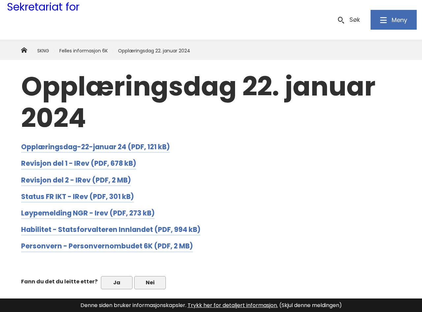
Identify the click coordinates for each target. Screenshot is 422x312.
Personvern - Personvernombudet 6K (107, 246)
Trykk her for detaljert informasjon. (233, 305)
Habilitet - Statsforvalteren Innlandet (110, 229)
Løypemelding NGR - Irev (88, 213)
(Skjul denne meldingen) (310, 305)
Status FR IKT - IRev (77, 196)
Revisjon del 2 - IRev (76, 180)
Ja (116, 282)
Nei (150, 282)
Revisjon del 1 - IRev (78, 163)
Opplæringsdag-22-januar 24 (95, 147)
